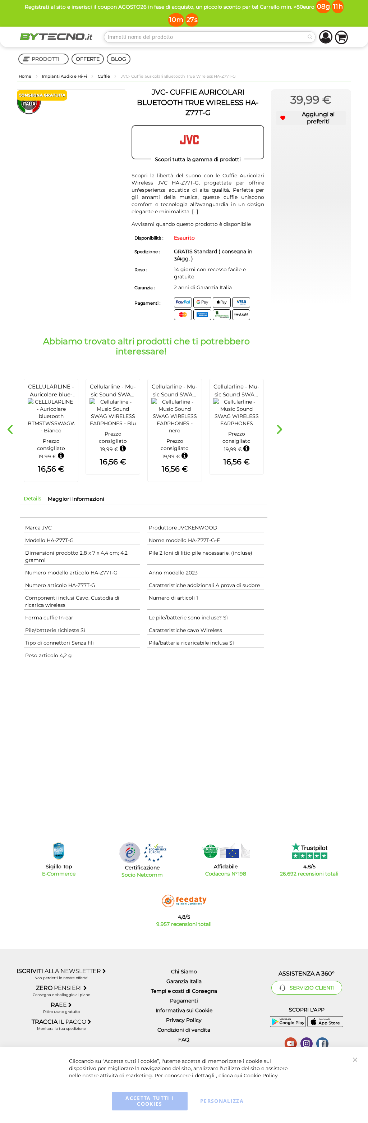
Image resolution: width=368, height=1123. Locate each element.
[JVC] (198, 142)
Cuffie (104, 76)
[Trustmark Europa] (154, 852)
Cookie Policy (261, 1075)
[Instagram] (306, 1043)
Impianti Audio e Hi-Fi (65, 76)
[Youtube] (291, 1043)
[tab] (32, 498)
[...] (195, 211)
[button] (311, 118)
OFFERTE (88, 59)
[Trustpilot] (309, 850)
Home (25, 76)
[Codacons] (226, 850)
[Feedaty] (184, 901)
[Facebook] (322, 1043)
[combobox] (210, 37)
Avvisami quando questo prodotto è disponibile (191, 224)
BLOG (118, 59)
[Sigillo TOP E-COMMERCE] (59, 850)
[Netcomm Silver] (129, 852)
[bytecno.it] (56, 36)
